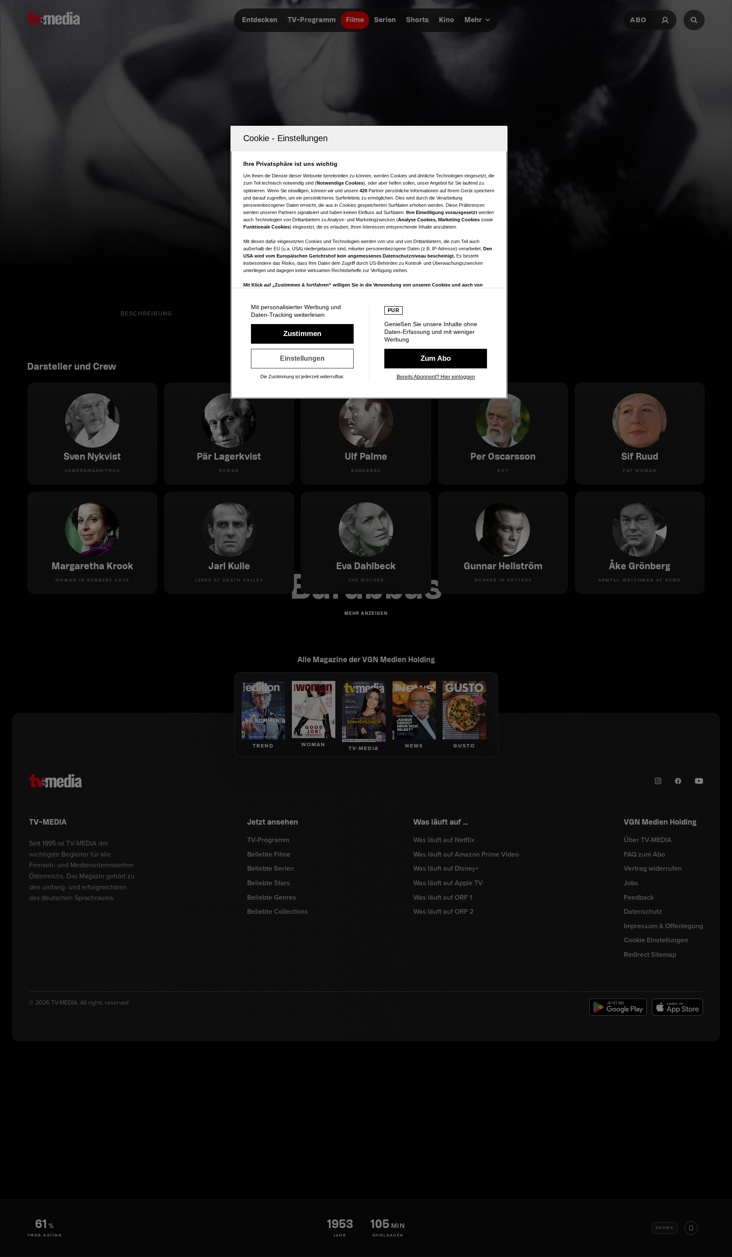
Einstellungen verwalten (302, 358)
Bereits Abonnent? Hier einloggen (436, 377)
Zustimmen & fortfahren (302, 334)
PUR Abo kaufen (435, 358)
